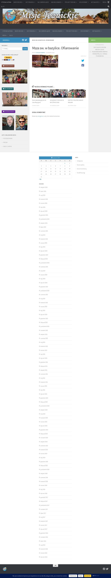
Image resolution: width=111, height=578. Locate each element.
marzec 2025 (44, 243)
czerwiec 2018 (44, 477)
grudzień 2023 (44, 286)
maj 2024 (43, 271)
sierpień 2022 (44, 334)
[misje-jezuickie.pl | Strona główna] (55, 16)
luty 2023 (43, 310)
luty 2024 (43, 279)
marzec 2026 (44, 203)
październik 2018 (45, 469)
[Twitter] (26, 40)
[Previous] (5, 76)
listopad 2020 (44, 402)
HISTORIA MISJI (30, 2)
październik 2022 (45, 326)
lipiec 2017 (43, 513)
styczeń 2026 (44, 211)
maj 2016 (43, 545)
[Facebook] (23, 40)
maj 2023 (43, 298)
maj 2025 (43, 235)
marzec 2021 (44, 386)
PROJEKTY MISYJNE (70, 2)
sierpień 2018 (44, 473)
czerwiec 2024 (44, 267)
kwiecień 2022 (44, 346)
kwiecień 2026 (44, 199)
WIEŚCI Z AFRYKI (7, 146)
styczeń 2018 (44, 493)
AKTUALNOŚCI (95, 2)
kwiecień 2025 (44, 239)
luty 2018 (43, 489)
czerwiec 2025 (44, 231)
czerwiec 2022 (44, 338)
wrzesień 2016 (44, 537)
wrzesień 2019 (44, 438)
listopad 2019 (44, 434)
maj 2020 (43, 414)
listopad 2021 (44, 366)
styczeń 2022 (44, 358)
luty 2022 (43, 354)
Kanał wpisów (80, 165)
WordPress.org (81, 173)
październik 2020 (45, 406)
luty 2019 (43, 457)
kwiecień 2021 (44, 382)
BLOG (2, 6)
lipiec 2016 (43, 541)
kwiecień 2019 (44, 449)
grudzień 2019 (44, 430)
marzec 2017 (44, 525)
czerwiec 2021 (44, 374)
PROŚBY (5, 142)
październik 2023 (45, 290)
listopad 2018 (44, 465)
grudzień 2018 (44, 461)
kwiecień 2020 (44, 418)
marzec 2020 (44, 422)
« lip (40, 179)
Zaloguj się (80, 161)
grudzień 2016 (44, 533)
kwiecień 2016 (44, 549)
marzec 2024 (44, 275)
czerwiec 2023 (44, 294)
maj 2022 (43, 342)
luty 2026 (43, 207)
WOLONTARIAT (83, 2)
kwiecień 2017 (44, 521)
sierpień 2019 (44, 442)
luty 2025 (43, 247)
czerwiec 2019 (44, 445)
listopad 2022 (44, 322)
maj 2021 (43, 378)
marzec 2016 (44, 553)
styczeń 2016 (44, 557)
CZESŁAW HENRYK (40, 52)
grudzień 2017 (44, 497)
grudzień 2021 (44, 362)
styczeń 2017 (44, 529)
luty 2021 (43, 390)
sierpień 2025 (44, 223)
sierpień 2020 (44, 410)
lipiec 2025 (43, 227)
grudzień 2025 (44, 215)
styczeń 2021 (44, 394)
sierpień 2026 (44, 187)
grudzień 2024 (44, 255)
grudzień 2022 (44, 318)
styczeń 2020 (44, 426)
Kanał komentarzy (82, 169)
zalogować (41, 116)
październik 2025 (45, 219)
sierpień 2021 (44, 370)
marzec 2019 (44, 453)
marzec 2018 (44, 485)
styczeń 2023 (44, 314)
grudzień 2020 (44, 398)
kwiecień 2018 (44, 481)
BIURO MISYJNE (18, 2)
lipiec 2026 (43, 191)
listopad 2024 (44, 259)
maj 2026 (43, 195)
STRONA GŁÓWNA (6, 2)
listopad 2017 (44, 501)
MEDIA (104, 2)
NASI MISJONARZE (56, 2)
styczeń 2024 (44, 283)
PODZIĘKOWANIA (7, 138)
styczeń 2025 (44, 251)
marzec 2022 (44, 350)
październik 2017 (45, 505)
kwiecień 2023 (44, 302)
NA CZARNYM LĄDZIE (43, 2)
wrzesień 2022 (44, 330)
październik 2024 (45, 263)
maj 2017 (43, 517)
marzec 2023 (44, 306)
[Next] (24, 76)
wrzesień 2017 (44, 509)
